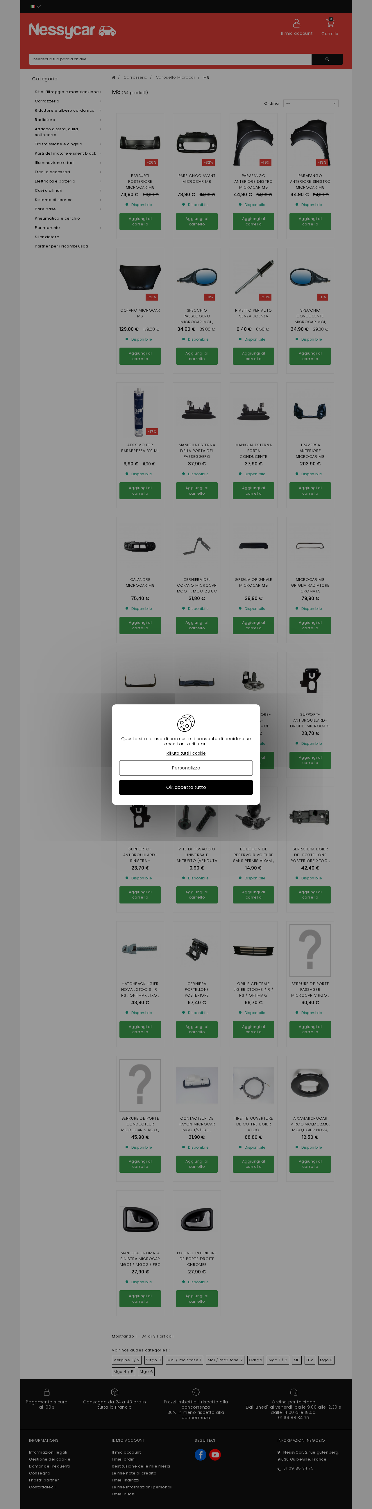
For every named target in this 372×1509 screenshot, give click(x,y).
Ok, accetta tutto (186, 787)
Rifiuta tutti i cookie (186, 753)
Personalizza (186, 768)
